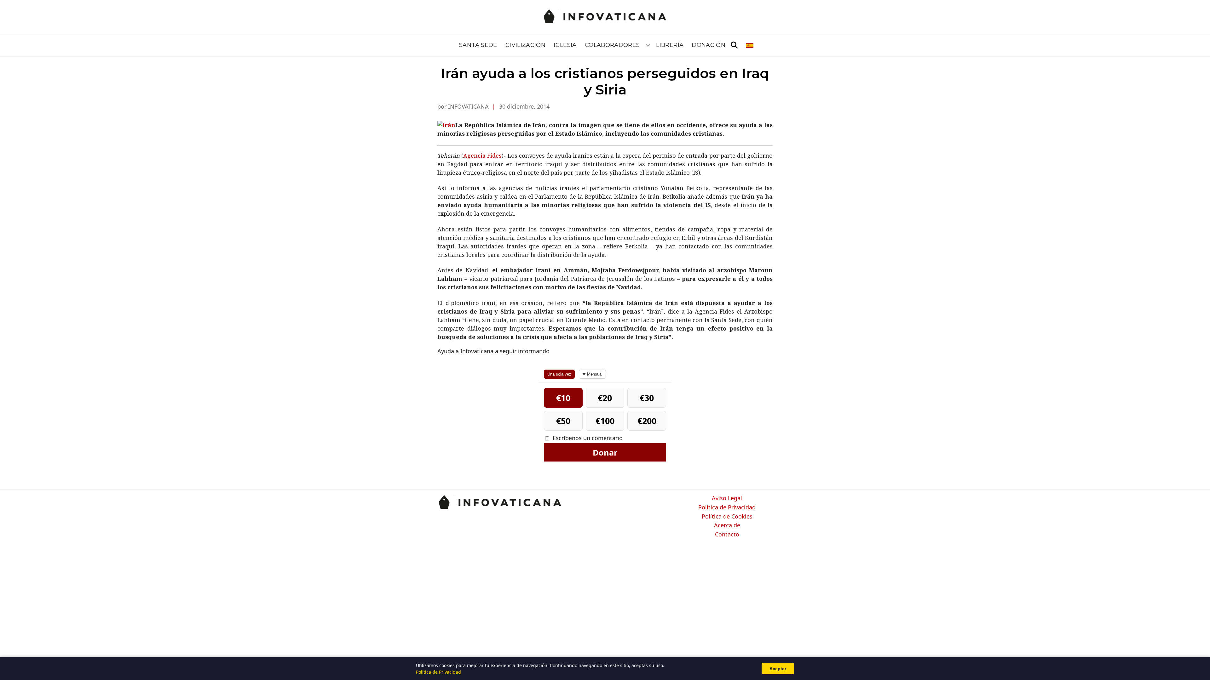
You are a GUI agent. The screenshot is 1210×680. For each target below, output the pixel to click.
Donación (708, 45)
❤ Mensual (592, 374)
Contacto (727, 534)
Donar (605, 452)
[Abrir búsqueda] (734, 45)
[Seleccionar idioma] (750, 45)
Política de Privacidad (727, 507)
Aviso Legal (727, 498)
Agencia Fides (482, 155)
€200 (646, 421)
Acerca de (727, 525)
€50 (563, 421)
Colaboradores (612, 45)
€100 (605, 421)
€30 (647, 398)
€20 (605, 398)
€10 (563, 398)
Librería (669, 45)
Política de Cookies (727, 516)
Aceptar (777, 668)
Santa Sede (478, 45)
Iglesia (565, 45)
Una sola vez (559, 374)
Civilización (525, 45)
